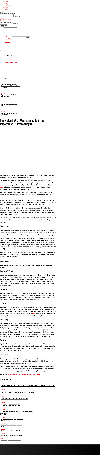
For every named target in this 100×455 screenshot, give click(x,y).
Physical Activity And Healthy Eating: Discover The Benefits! (12, 419)
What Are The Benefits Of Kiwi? (11, 405)
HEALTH (5, 1)
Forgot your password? (5, 19)
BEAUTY (5, 7)
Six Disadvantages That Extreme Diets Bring (11, 440)
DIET (7, 4)
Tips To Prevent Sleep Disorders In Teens (9, 105)
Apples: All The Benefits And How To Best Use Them (10, 95)
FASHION (5, 8)
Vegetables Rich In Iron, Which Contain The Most (12, 435)
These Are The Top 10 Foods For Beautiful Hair (9, 114)
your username (17, 15)
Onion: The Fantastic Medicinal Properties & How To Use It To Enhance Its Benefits (10, 85)
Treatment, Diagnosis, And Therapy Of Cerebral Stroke (11, 425)
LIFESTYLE (6, 9)
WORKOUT (9, 5)
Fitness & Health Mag (11, 62)
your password (17, 16)
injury (33, 314)
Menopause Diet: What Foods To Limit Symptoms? (17, 411)
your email (16, 23)
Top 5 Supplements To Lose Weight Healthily (11, 431)
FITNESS (5, 3)
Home (1, 50)
